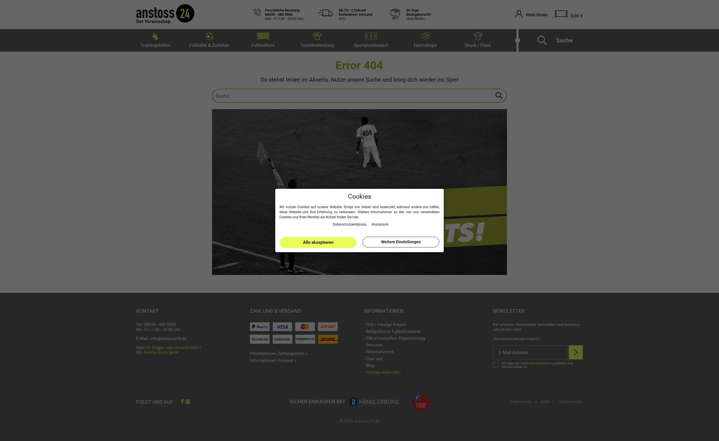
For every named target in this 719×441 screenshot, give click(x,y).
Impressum (380, 224)
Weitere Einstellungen (401, 242)
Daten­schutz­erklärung (350, 224)
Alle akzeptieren (318, 242)
